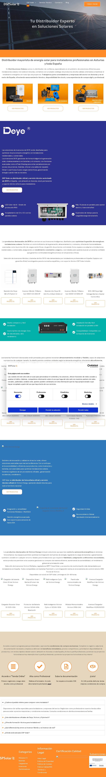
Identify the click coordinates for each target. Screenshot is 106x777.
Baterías (22, 761)
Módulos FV (23, 758)
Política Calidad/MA (44, 767)
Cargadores (23, 763)
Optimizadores (24, 769)
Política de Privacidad (45, 761)
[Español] (29, 5)
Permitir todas (83, 410)
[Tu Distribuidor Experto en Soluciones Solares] (11, 4)
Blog (67, 2)
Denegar (23, 410)
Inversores (23, 766)
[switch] (41, 396)
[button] (35, 2)
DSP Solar (30, 2)
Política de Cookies (44, 764)
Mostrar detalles (88, 404)
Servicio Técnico (45, 2)
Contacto (58, 2)
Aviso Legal (41, 758)
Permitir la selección (53, 410)
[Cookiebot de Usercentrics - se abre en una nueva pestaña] (89, 365)
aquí (49, 684)
